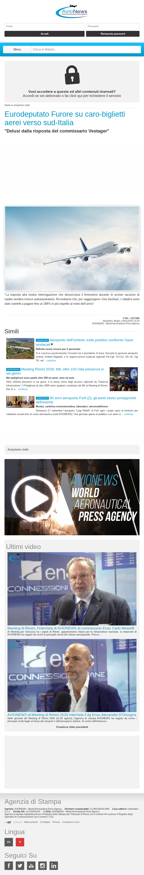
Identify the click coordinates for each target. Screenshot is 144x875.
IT (20, 842)
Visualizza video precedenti (72, 727)
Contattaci (45, 822)
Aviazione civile (22, 105)
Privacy (56, 822)
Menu (17, 49)
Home (7, 105)
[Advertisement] (72, 176)
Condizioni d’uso (71, 822)
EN (8, 842)
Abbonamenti (31, 822)
